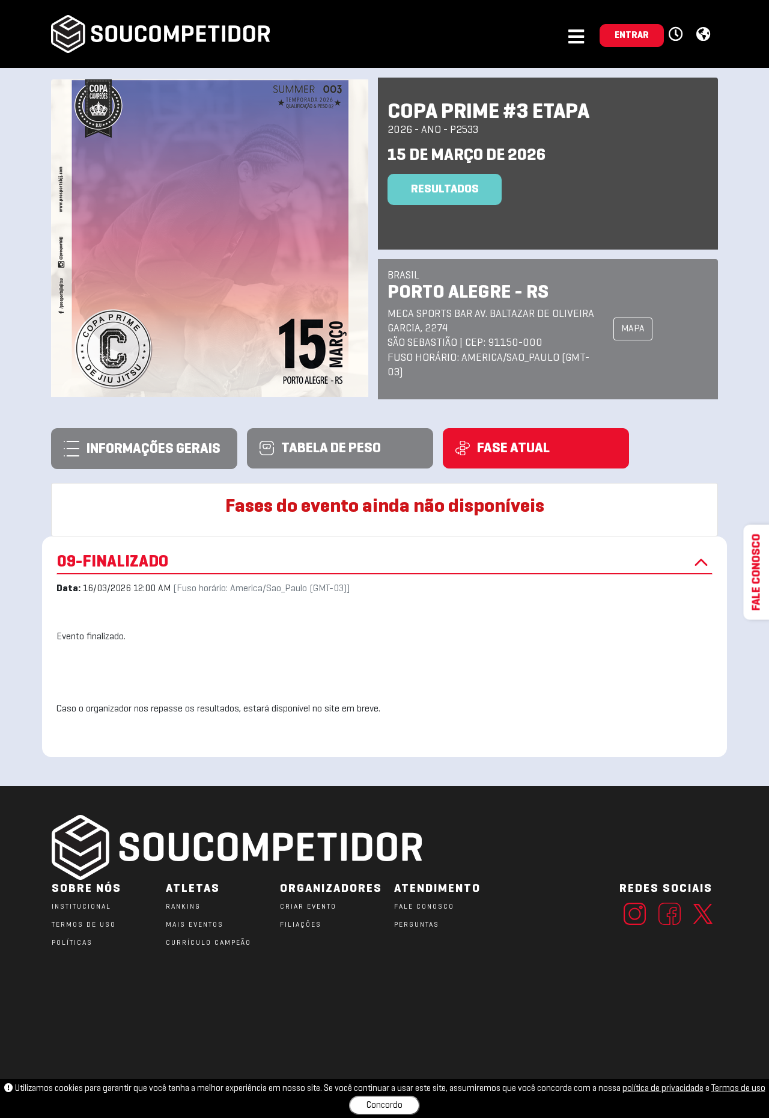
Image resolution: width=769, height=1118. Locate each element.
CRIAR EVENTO (308, 907)
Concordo (384, 1105)
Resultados (445, 189)
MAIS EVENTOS (194, 925)
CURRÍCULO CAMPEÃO (208, 943)
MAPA (633, 329)
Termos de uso (738, 1088)
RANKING (183, 907)
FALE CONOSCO (424, 907)
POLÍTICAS (72, 943)
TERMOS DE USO (84, 925)
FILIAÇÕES (300, 925)
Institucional (81, 907)
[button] (677, 35)
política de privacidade (663, 1088)
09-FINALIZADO (112, 562)
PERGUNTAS (416, 925)
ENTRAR (632, 35)
